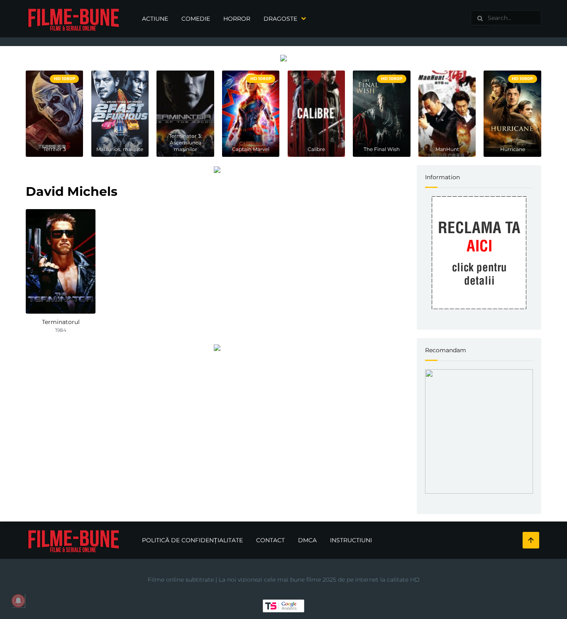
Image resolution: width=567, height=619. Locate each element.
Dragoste (280, 18)
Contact (270, 540)
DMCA (307, 540)
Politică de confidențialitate (192, 540)
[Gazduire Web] (283, 57)
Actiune (155, 18)
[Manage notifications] (18, 600)
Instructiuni (351, 540)
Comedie (195, 18)
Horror (236, 18)
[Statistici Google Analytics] (283, 605)
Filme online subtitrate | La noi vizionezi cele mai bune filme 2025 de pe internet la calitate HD (284, 579)
